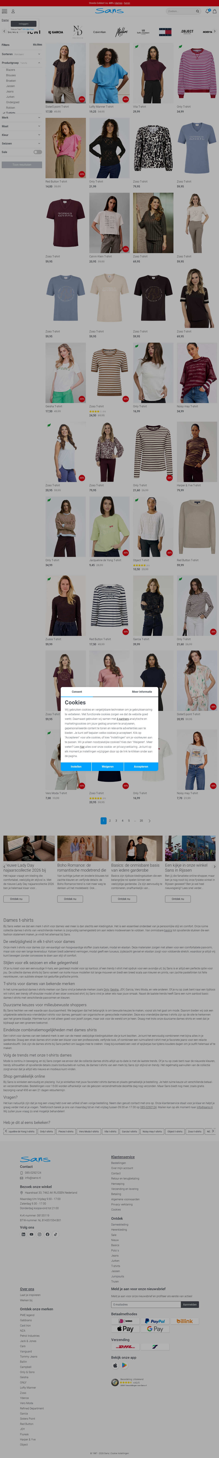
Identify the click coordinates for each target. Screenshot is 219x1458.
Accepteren (141, 766)
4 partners (123, 718)
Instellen (76, 766)
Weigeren (108, 766)
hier (82, 746)
